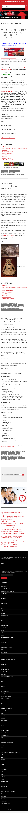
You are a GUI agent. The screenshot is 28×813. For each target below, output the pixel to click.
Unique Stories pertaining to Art (7, 788)
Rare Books (3, 757)
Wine (23, 174)
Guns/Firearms (5, 172)
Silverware (4, 457)
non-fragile (4, 454)
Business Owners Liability (8, 159)
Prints (2, 749)
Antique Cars (3, 598)
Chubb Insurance (4, 649)
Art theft (3, 517)
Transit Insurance (4, 781)
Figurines (3, 686)
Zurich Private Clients (5, 803)
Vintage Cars (17, 174)
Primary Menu (26, 17)
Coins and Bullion (4, 657)
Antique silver (5, 171)
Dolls (2, 681)
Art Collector (3, 605)
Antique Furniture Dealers (6, 601)
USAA (2, 793)
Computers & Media (17, 451)
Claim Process (4, 652)
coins (2, 654)
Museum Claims (5, 533)
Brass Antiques (4, 642)
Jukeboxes (3, 718)
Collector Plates (4, 664)
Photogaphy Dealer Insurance (7, 742)
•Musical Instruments (10, 459)
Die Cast (2, 679)
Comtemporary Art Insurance (7, 676)
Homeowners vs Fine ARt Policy (7, 705)
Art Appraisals (4, 603)
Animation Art (4, 593)
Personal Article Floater (14, 454)
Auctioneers (4, 150)
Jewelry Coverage (4, 715)
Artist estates (22, 514)
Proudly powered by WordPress (6, 809)
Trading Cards (4, 776)
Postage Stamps (5, 456)
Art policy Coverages (18, 516)
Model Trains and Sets (5, 727)
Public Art (3, 754)
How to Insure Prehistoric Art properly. (10, 186)
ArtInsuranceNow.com (8, 138)
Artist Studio (3, 627)
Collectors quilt (4, 671)
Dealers (14, 305)
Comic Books (3, 674)
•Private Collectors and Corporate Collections (10, 545)
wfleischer (10, 39)
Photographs (3, 745)
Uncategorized (4, 786)
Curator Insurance (16, 523)
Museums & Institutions (6, 732)
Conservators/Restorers (7, 151)
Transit (2, 779)
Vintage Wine (4, 798)
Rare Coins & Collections (7, 174)
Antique (2, 596)
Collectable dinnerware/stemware (8, 659)
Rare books (12, 172)
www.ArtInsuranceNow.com (7, 446)
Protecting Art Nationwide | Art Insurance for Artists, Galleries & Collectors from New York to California (11, 17)
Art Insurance (5, 514)
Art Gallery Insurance (5, 610)
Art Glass (3, 613)
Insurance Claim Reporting (6, 708)
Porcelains (21, 306)
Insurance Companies (5, 710)
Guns (2, 703)
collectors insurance (14, 171)
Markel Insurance (4, 723)
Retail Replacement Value (5, 539)
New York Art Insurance (6, 534)
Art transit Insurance (5, 622)
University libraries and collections (8, 791)
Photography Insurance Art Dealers (9, 306)
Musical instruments (20, 533)
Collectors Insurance (5, 669)
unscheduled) (22, 457)
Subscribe (4, 577)
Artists (2, 630)
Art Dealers (4, 146)
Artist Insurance (7, 516)
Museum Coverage (5, 730)
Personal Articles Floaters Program (12, 320)
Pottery (2, 747)
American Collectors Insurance (7, 591)
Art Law (2, 620)
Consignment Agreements (6, 523)
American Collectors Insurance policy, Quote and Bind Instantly (14, 34)
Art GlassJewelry (4, 615)
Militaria (2, 725)
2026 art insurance (4, 512)
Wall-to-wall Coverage (6, 542)
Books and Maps (4, 640)
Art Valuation (8, 518)
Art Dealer (3, 608)
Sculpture (16, 308)
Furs (23, 451)
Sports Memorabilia (5, 762)
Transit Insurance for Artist (10, 541)
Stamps (2, 764)
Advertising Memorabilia (6, 588)
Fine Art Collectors (5, 528)
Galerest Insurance (5, 698)
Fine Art (2, 688)
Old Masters (3, 737)
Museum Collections (6, 158)
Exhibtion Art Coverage (6, 684)
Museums (12, 533)
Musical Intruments (5, 735)
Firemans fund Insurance (6, 696)
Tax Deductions (23, 539)
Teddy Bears (3, 774)
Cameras (9, 451)
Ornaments (3, 740)
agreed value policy (11, 512)
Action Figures (4, 586)
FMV (23, 528)
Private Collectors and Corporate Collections (10, 752)
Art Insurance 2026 (14, 514)
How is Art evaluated (16, 529)
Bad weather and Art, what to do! (8, 637)
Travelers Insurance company (7, 784)
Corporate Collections (7, 153)
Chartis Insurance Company (7, 647)
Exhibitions (4, 156)
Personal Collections (6, 154)
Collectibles (3, 662)
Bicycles (3, 451)
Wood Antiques (4, 801)
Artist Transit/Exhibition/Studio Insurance (14, 148)
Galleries (3, 529)
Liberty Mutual (4, 720)
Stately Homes (17, 539)
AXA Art (2, 635)
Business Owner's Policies (6, 644)
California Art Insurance (6, 519)
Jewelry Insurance (19, 531)
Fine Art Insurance (16, 528)
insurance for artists (4, 531)
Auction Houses (13, 303)
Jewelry (11, 531)
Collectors (3, 666)
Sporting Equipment (12, 457)
